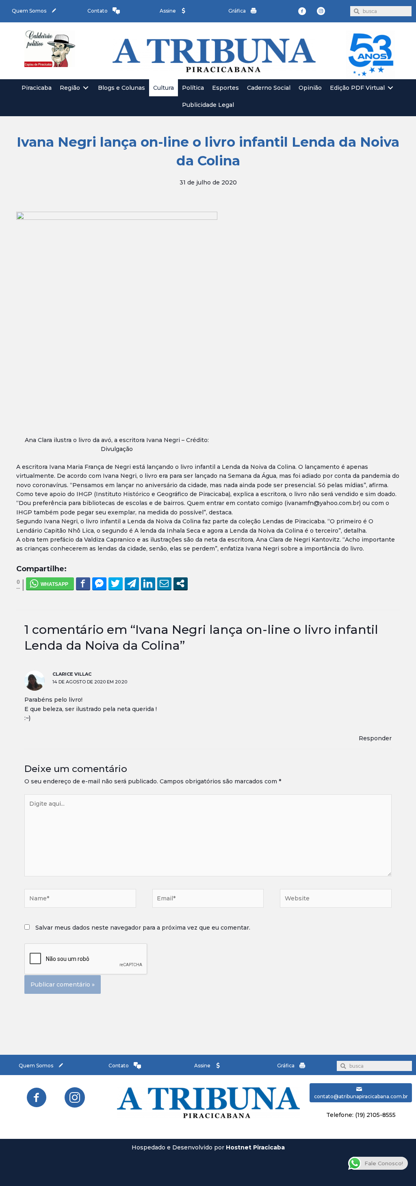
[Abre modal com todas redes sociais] (180, 583)
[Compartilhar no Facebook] (83, 583)
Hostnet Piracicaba (255, 1147)
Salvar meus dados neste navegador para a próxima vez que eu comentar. (142, 927)
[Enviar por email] (164, 583)
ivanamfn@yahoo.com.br (322, 503)
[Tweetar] (115, 583)
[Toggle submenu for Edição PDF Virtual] (390, 88)
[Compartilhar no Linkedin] (148, 583)
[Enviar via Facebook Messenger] (99, 583)
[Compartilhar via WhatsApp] (50, 583)
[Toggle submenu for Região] (86, 88)
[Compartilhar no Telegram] (132, 583)
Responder (375, 738)
